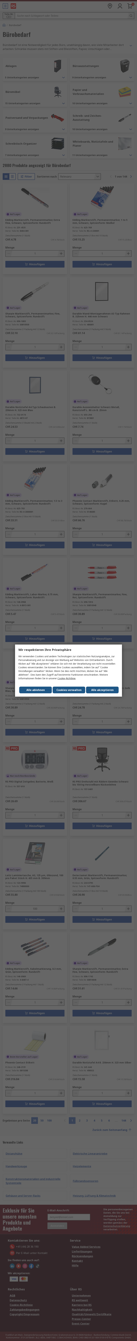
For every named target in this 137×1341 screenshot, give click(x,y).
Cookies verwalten (69, 690)
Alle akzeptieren (102, 690)
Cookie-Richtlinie (66, 678)
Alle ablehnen (35, 690)
